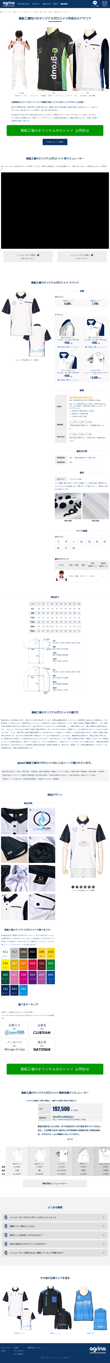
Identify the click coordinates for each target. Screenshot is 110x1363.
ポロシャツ (46, 4)
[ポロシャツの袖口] (14, 862)
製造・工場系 (43, 12)
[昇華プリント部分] (42, 834)
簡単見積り (64, 4)
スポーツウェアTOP (6, 12)
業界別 (36, 12)
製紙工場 (50, 12)
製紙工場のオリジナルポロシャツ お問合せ (55, 130)
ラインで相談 (95, 6)
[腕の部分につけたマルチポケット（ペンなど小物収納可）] (42, 862)
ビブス (55, 4)
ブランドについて (23, 4)
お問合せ (104, 6)
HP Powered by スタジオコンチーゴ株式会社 (56, 1357)
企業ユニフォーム (28, 12)
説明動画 (63, 347)
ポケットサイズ (73, 347)
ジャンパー (36, 4)
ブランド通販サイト (19, 1354)
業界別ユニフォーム (17, 12)
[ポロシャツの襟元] (14, 834)
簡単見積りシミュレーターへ (55, 1183)
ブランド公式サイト (19, 1351)
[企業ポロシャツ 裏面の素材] (95, 517)
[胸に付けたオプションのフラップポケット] (42, 919)
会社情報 (16, 1347)
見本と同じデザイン (26, 256)
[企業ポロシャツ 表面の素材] (68, 517)
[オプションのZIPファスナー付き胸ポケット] (14, 919)
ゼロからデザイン (80, 256)
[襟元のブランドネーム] (42, 891)
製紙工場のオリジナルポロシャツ (63, 12)
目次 (56, 142)
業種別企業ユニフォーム (34, 1347)
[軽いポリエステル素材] (14, 891)
